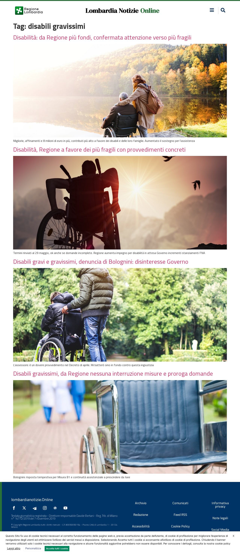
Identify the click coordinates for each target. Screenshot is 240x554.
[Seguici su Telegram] (35, 508)
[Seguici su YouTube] (66, 508)
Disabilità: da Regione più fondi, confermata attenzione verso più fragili (102, 37)
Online (149, 10)
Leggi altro (13, 548)
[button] (212, 10)
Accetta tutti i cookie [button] (57, 548)
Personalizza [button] (33, 548)
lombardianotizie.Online (32, 499)
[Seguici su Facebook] (15, 508)
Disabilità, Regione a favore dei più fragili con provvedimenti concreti (99, 149)
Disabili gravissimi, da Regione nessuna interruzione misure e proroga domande (113, 373)
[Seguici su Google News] (56, 508)
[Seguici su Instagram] (46, 508)
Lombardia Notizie (112, 10)
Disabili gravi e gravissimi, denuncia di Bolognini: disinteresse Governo (100, 261)
